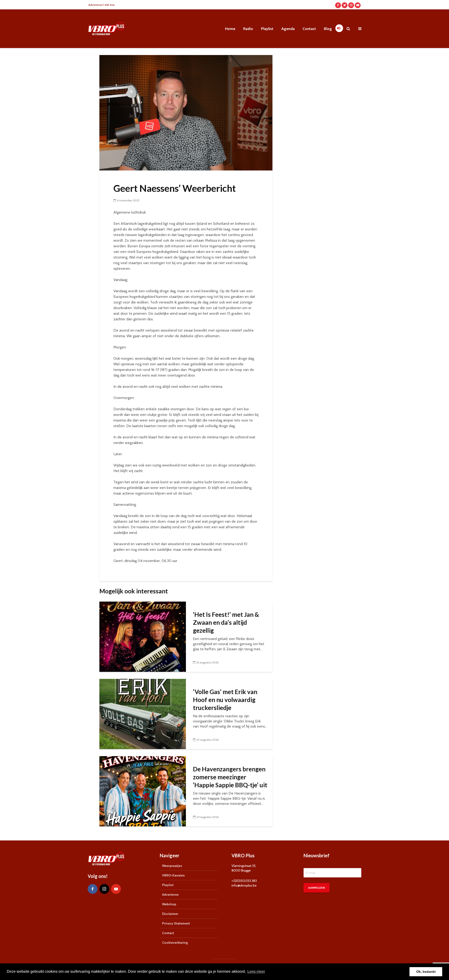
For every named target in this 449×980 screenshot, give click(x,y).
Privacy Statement (176, 923)
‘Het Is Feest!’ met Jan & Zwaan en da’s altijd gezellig (226, 622)
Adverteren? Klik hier (101, 5)
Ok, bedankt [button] (426, 971)
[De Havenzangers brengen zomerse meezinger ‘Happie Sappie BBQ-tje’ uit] (142, 791)
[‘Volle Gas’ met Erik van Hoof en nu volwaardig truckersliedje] (142, 713)
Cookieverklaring (175, 942)
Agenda (288, 28)
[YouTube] (116, 889)
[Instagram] (104, 889)
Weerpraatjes (172, 866)
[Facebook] (93, 889)
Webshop (169, 904)
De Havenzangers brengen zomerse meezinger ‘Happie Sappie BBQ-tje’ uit (230, 777)
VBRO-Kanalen (173, 875)
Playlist (267, 28)
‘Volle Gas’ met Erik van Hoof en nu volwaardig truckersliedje (225, 699)
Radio (248, 28)
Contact (309, 28)
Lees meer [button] (256, 971)
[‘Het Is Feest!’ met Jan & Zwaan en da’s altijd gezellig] (142, 636)
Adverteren (170, 894)
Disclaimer (170, 914)
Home (230, 28)
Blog (328, 28)
